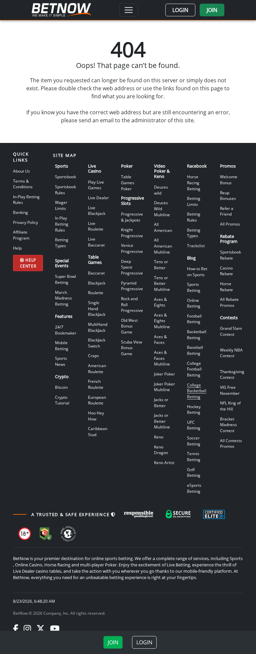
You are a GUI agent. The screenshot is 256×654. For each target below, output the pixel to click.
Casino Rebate (226, 271)
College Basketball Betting (196, 390)
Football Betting (194, 319)
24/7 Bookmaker (65, 329)
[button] (180, 10)
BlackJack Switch (96, 342)
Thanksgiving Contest (232, 374)
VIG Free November (230, 390)
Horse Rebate (226, 286)
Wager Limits (61, 205)
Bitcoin (61, 387)
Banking (20, 212)
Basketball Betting (196, 334)
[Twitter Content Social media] (40, 628)
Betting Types (61, 242)
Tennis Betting (193, 456)
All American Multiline (163, 245)
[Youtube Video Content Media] (54, 628)
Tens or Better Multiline (162, 283)
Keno (158, 436)
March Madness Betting (63, 298)
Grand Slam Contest (231, 331)
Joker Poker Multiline (164, 386)
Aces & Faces (160, 339)
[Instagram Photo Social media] (27, 628)
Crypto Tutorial (62, 400)
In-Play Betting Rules (26, 199)
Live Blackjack (96, 210)
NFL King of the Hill (230, 405)
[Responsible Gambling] (139, 514)
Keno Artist (164, 462)
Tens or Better (161, 264)
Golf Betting (193, 472)
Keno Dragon (161, 449)
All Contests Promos (231, 443)
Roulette (95, 292)
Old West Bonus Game (129, 326)
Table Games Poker (127, 182)
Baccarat (96, 273)
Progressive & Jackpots (132, 217)
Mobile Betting (61, 345)
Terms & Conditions (23, 184)
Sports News (61, 361)
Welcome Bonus (228, 179)
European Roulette (97, 400)
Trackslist (196, 245)
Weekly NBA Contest (231, 352)
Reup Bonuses (228, 195)
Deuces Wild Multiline (162, 208)
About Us (21, 171)
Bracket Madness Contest (228, 424)
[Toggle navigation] (128, 10)
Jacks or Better (161, 402)
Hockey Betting (194, 409)
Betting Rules (193, 217)
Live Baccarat (96, 242)
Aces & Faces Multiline (162, 357)
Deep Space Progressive (132, 267)
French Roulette (95, 384)
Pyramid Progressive (132, 286)
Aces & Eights (160, 302)
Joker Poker (164, 373)
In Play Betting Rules (61, 223)
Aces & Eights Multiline (162, 320)
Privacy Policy (25, 222)
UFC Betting (193, 425)
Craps (93, 355)
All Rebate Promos (229, 302)
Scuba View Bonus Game (131, 347)
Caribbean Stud (97, 431)
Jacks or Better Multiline (162, 420)
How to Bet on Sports (197, 271)
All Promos (230, 224)
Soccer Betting (193, 440)
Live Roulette (95, 226)
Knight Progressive (132, 232)
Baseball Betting (195, 350)
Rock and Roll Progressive (132, 304)
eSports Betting (194, 488)
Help (17, 248)
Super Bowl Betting (65, 279)
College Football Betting (194, 368)
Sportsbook (65, 176)
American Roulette (97, 368)
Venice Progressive (132, 248)
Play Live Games (96, 185)
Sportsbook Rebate (230, 255)
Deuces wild (161, 190)
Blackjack (96, 283)
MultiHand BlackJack (97, 327)
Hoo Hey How (96, 415)
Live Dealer (98, 197)
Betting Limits (193, 201)
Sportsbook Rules (65, 189)
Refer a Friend (226, 211)
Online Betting (193, 303)
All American (163, 227)
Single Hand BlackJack (96, 308)
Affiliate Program (21, 235)
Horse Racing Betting (193, 182)
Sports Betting (193, 287)
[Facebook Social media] (15, 628)
